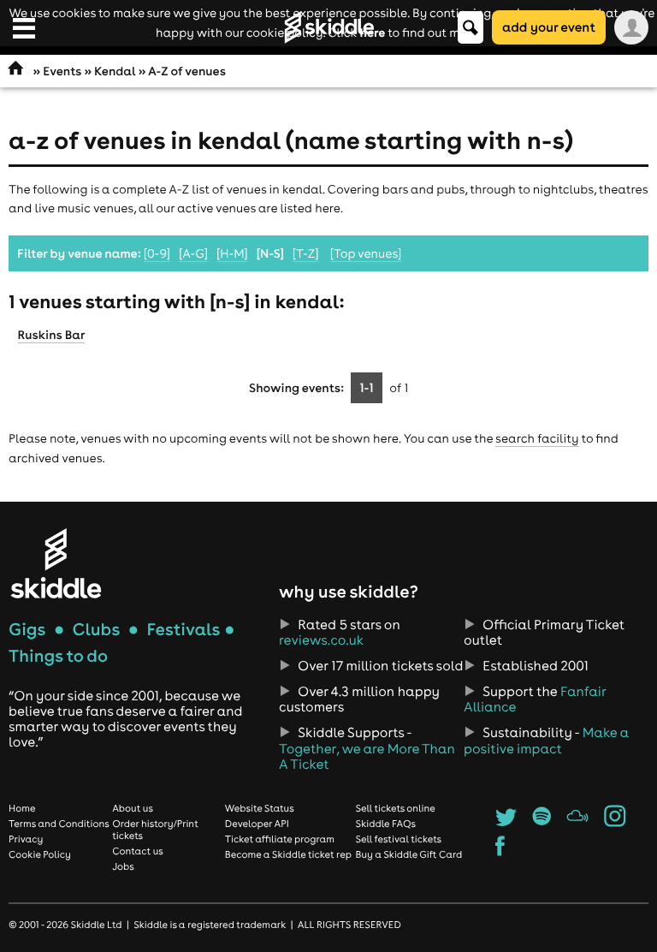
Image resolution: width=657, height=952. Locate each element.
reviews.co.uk (321, 640)
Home (22, 808)
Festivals (183, 629)
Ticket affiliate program (279, 839)
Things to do (58, 656)
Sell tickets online (395, 808)
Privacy (26, 839)
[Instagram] (614, 822)
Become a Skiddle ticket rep (288, 854)
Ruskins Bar (52, 334)
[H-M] (232, 253)
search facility (536, 438)
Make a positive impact (546, 740)
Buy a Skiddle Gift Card (409, 854)
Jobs (123, 866)
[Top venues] (366, 253)
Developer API (257, 824)
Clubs (97, 629)
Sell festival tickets (398, 839)
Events (62, 71)
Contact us (137, 851)
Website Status (259, 808)
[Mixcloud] (578, 822)
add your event (548, 27)
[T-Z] (306, 253)
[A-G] (193, 253)
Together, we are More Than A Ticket (367, 757)
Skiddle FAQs (386, 824)
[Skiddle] (56, 562)
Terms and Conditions (59, 824)
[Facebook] (500, 851)
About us (132, 808)
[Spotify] (542, 822)
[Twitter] (506, 822)
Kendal (114, 71)
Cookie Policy (40, 854)
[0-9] (157, 253)
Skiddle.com (328, 27)
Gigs (27, 629)
